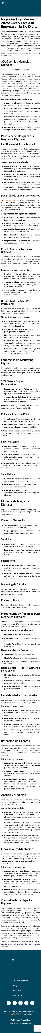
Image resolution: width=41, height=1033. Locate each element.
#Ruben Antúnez (20, 981)
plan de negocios (11, 200)
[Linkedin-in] (32, 1003)
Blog (15, 985)
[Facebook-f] (9, 1003)
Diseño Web (14, 1014)
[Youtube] (26, 1003)
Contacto (17, 995)
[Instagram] (15, 1003)
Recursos (17, 990)
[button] (37, 8)
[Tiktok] (20, 1003)
